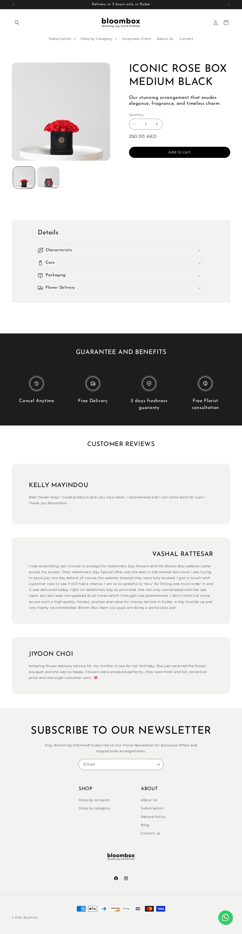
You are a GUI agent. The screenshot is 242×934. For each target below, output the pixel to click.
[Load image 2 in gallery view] (48, 178)
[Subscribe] (158, 764)
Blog (145, 825)
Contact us (150, 833)
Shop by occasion (94, 800)
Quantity (136, 115)
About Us (149, 800)
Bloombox (30, 917)
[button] (17, 22)
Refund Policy (153, 817)
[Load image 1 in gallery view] (24, 178)
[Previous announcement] (13, 4)
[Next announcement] (228, 4)
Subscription (152, 808)
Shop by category (94, 808)
